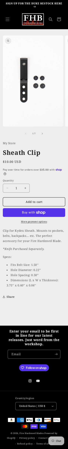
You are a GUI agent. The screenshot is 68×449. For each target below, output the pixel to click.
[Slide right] (42, 133)
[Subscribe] (56, 354)
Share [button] (11, 297)
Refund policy (24, 443)
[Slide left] (26, 133)
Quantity (8, 180)
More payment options (34, 221)
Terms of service (45, 443)
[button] (7, 19)
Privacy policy (27, 437)
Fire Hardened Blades (31, 433)
